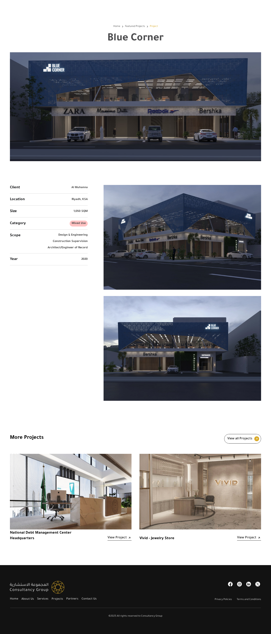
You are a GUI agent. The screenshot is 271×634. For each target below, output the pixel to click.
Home (116, 26)
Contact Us (89, 599)
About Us (27, 599)
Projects (57, 599)
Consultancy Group (151, 616)
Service (42, 599)
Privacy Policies (223, 599)
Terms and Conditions (249, 599)
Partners (72, 599)
